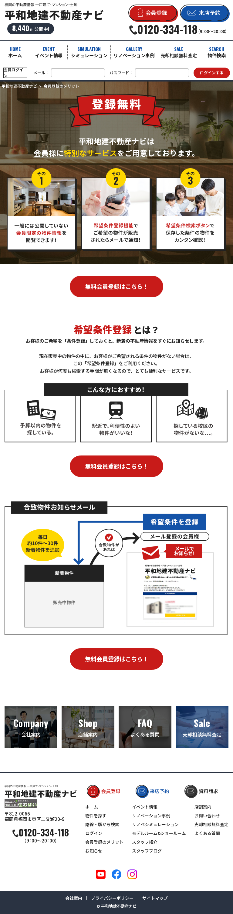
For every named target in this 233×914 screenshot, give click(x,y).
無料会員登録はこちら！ (116, 286)
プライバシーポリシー (112, 898)
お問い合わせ (207, 815)
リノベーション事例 (133, 51)
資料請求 (208, 791)
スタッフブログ (147, 851)
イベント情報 (48, 51)
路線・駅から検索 (102, 824)
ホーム (15, 51)
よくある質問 (145, 727)
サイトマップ (155, 898)
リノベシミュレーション (155, 824)
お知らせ (93, 851)
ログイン (93, 833)
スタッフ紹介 (144, 842)
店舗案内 (88, 727)
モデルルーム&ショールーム (159, 833)
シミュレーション (89, 51)
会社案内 (31, 727)
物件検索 (217, 51)
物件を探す (95, 815)
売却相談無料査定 (178, 51)
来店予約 (159, 791)
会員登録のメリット (104, 842)
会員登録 (110, 791)
